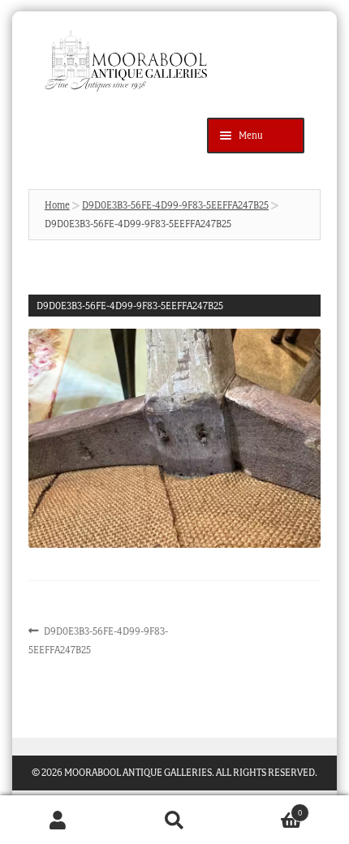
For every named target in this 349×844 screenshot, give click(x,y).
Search (174, 820)
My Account (58, 820)
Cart (268, 808)
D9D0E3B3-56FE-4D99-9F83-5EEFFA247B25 (175, 205)
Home (57, 205)
